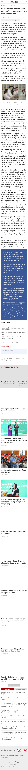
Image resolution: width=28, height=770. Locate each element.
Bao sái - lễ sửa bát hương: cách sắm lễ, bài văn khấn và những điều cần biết (13, 733)
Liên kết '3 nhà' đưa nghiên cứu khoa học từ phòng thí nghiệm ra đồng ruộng (13, 502)
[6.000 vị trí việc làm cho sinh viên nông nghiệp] (14, 520)
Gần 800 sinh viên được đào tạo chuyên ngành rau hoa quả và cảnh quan (13, 621)
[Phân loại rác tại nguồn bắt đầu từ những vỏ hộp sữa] (14, 579)
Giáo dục (4, 413)
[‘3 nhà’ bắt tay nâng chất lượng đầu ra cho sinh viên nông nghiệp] (14, 550)
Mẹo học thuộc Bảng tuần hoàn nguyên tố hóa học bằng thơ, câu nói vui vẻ (13, 727)
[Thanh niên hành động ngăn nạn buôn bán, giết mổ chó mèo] (14, 637)
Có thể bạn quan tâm (10, 367)
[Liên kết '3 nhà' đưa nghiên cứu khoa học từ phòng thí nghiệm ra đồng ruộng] (14, 488)
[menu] (2, 1)
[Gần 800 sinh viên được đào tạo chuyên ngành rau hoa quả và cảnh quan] (14, 607)
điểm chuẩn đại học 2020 (12, 342)
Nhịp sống (4, 595)
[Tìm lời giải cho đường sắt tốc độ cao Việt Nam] (14, 459)
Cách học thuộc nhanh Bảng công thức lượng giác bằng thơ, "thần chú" (13, 711)
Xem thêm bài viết (14, 685)
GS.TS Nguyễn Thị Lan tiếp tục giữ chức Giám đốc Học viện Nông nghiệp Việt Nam (14, 440)
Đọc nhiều (7, 689)
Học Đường (12, 5)
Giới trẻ (5, 5)
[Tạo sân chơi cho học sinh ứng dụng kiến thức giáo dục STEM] (14, 665)
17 (17, 712)
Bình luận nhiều (20, 689)
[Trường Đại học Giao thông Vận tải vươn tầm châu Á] (9, 374)
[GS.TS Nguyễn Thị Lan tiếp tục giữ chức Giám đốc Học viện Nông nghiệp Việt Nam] (14, 427)
